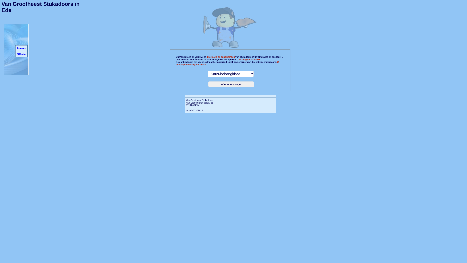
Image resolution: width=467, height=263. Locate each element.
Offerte (21, 54)
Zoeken (21, 48)
